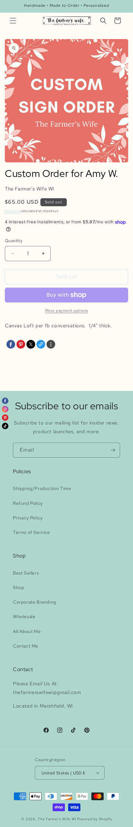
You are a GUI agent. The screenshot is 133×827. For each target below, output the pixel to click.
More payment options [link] (66, 310)
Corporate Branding (34, 602)
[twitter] (30, 344)
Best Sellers (26, 573)
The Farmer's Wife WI (57, 819)
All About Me (27, 631)
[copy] (40, 344)
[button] (13, 21)
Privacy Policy (28, 518)
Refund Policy (28, 503)
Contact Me (25, 646)
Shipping (12, 211)
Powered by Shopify (94, 819)
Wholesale (24, 616)
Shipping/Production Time (42, 488)
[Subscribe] (113, 450)
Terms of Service (31, 532)
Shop (18, 587)
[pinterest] (20, 344)
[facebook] (10, 344)
